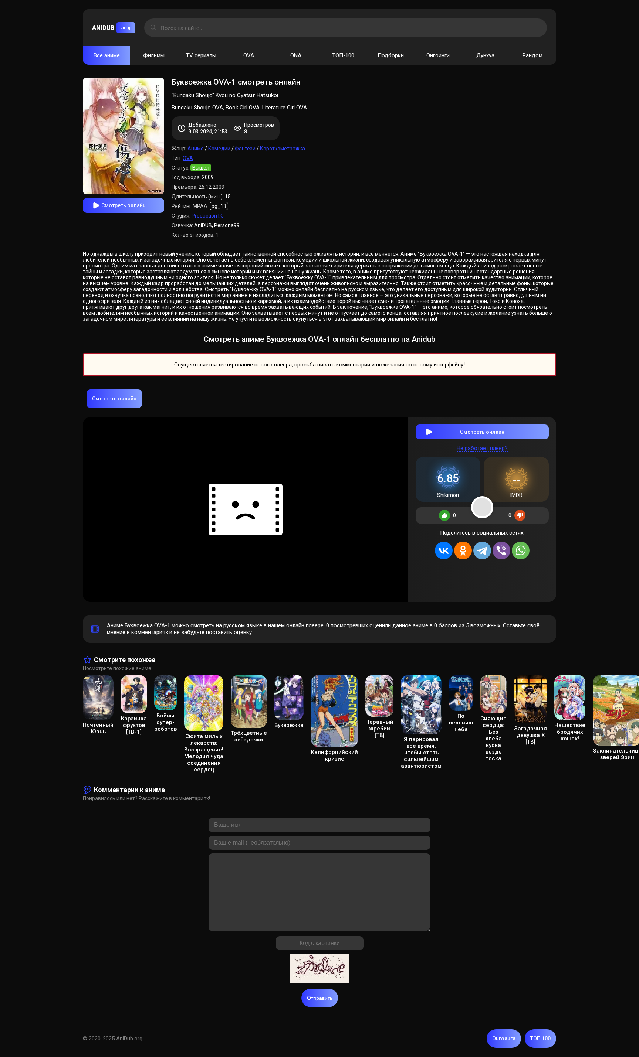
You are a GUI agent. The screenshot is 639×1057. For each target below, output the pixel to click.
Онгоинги (438, 55)
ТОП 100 (540, 1038)
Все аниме (107, 55)
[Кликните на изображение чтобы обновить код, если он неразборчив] (319, 969)
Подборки (391, 55)
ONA (295, 55)
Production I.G (208, 216)
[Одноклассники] (463, 550)
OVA (248, 55)
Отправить (319, 998)
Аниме (195, 148)
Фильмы (154, 55)
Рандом (532, 55)
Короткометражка (282, 148)
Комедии (219, 148)
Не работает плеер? (482, 448)
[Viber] (501, 550)
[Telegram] (482, 550)
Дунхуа (485, 55)
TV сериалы (201, 55)
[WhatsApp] (521, 550)
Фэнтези (245, 148)
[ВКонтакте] (444, 550)
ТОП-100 (343, 55)
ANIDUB (111, 27)
